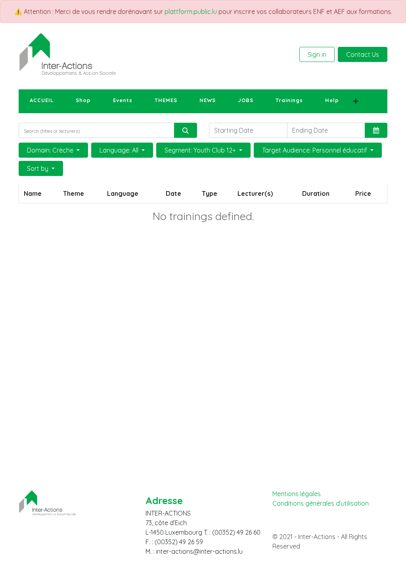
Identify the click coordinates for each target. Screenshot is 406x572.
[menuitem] (42, 100)
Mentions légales (296, 494)
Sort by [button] (38, 168)
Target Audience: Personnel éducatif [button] (315, 150)
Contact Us (362, 54)
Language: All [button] (120, 150)
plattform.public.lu (191, 11)
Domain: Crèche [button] (51, 150)
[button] (356, 101)
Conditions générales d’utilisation (320, 503)
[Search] (185, 130)
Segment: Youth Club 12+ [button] (201, 150)
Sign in (317, 54)
